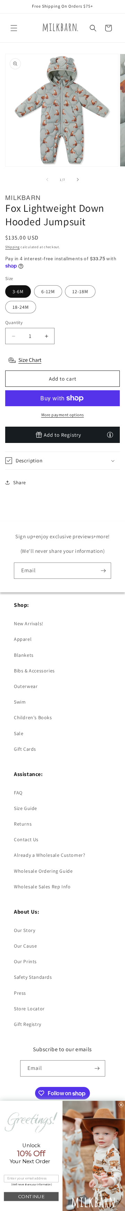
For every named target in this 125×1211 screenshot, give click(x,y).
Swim (20, 702)
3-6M (18, 291)
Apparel (23, 639)
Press (20, 993)
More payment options (62, 414)
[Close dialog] (120, 1105)
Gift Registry (27, 1024)
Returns (23, 824)
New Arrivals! (28, 623)
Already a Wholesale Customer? (49, 855)
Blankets (24, 655)
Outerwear (26, 686)
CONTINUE (31, 1196)
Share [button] (19, 482)
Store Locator (29, 1008)
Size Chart (29, 360)
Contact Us (26, 839)
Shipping (12, 247)
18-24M (20, 307)
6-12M (48, 291)
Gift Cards (25, 749)
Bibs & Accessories (34, 671)
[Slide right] (77, 179)
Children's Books (33, 717)
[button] (14, 28)
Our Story (24, 930)
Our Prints (25, 961)
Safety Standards (33, 977)
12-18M (80, 291)
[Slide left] (47, 179)
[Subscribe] (103, 571)
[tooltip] (110, 434)
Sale (18, 733)
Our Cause (25, 946)
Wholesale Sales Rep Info (42, 886)
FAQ (18, 793)
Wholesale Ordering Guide (43, 871)
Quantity (14, 322)
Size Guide (25, 808)
